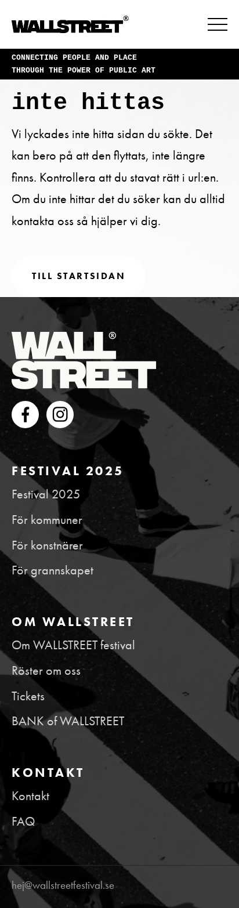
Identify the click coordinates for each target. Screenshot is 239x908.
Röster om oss (46, 670)
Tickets (28, 696)
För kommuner (47, 519)
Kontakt (30, 795)
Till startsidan (78, 276)
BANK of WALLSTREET (68, 720)
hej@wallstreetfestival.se (63, 885)
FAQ (23, 821)
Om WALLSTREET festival (73, 644)
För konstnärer (47, 545)
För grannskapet (52, 570)
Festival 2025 (46, 494)
